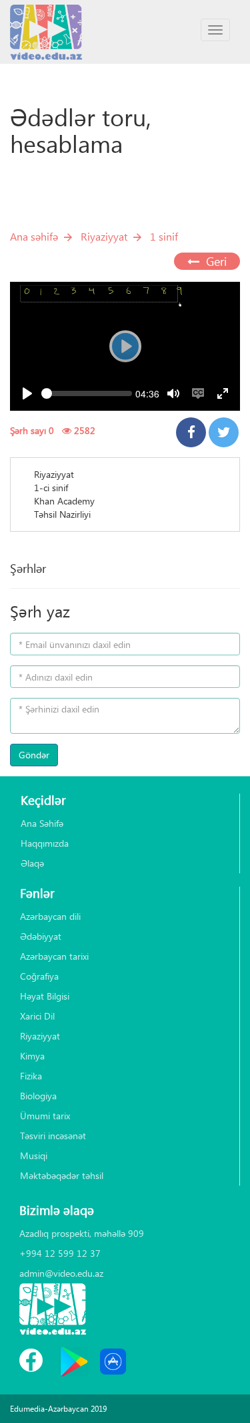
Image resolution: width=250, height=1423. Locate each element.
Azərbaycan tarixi (54, 956)
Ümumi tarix (45, 1115)
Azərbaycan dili (50, 916)
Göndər (34, 754)
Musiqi (33, 1155)
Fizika (31, 1075)
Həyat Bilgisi (44, 996)
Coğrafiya (39, 976)
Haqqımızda (45, 843)
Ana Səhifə (42, 823)
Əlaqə (32, 863)
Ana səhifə (34, 236)
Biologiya (38, 1095)
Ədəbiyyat (40, 936)
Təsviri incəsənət (53, 1135)
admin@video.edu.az (61, 1273)
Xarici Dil (37, 1016)
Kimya (32, 1055)
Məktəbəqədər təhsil (61, 1175)
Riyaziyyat (104, 236)
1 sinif (164, 236)
